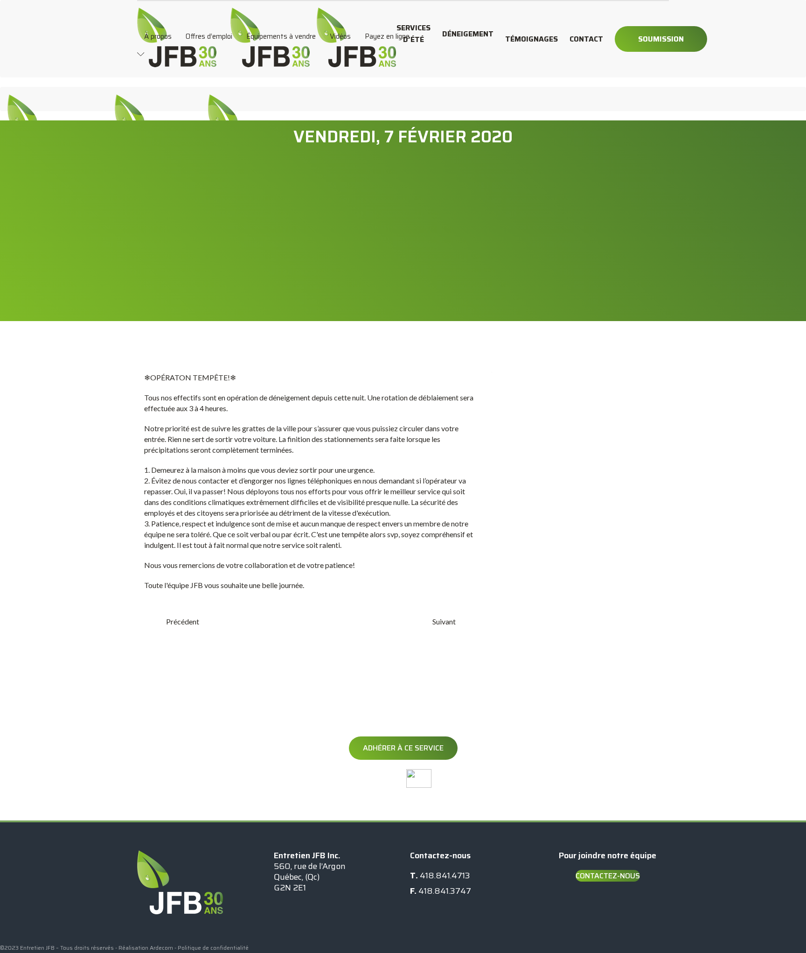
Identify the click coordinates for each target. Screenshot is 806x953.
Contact (586, 39)
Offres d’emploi (209, 36)
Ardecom (161, 947)
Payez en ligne (387, 36)
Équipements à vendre (281, 36)
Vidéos (340, 36)
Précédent (182, 621)
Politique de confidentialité (213, 947)
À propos (158, 36)
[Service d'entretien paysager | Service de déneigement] (176, 12)
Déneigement (467, 34)
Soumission (661, 39)
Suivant (444, 621)
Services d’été (413, 33)
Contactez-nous (608, 876)
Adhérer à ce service (403, 748)
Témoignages (531, 39)
